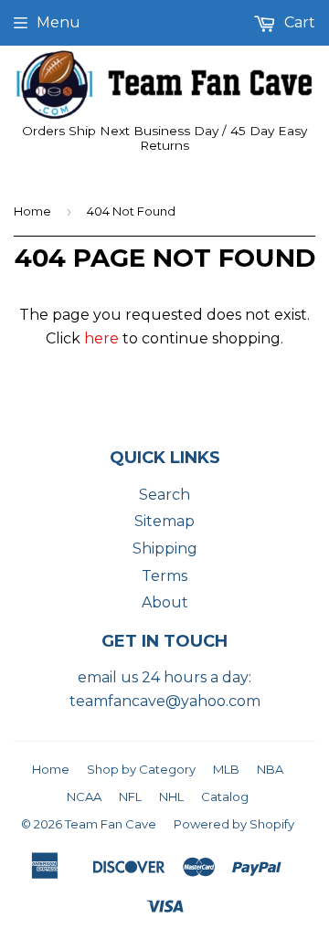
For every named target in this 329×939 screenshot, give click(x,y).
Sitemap (164, 521)
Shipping (165, 548)
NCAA (84, 796)
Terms (164, 576)
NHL (171, 796)
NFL (130, 796)
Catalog (225, 796)
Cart (298, 22)
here (101, 338)
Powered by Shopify (234, 824)
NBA (270, 769)
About (165, 602)
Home (32, 211)
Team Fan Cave (110, 824)
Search (164, 494)
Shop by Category (141, 769)
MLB (226, 769)
